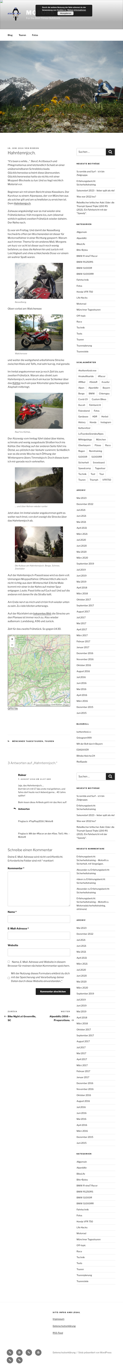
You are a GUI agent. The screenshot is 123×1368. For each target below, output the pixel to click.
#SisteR (93, 382)
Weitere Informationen (76, 10)
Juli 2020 (81, 539)
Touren (22, 35)
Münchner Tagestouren (27, 741)
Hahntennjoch (22, 203)
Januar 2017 (83, 647)
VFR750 (106, 479)
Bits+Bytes (82, 250)
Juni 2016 (81, 683)
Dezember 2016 (85, 653)
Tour (101, 474)
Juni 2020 (82, 545)
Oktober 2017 (84, 599)
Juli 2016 (81, 677)
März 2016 (82, 701)
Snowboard (99, 462)
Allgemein (82, 232)
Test (93, 474)
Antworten (24, 809)
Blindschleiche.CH (86, 755)
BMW (92, 393)
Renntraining (95, 451)
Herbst (104, 416)
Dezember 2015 (85, 707)
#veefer (106, 382)
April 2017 (82, 629)
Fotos (35, 35)
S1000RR (96, 456)
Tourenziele (82, 351)
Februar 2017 (83, 641)
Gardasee (83, 416)
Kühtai (16, 383)
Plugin (66, 704)
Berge (81, 393)
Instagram (106, 422)
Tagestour (100, 468)
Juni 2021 (81, 515)
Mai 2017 (81, 623)
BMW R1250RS (85, 262)
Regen (81, 451)
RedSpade (82, 761)
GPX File (13, 708)
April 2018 (82, 587)
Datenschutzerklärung (64, 1326)
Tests (79, 333)
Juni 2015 (81, 713)
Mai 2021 (81, 522)
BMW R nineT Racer (87, 256)
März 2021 (82, 534)
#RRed (81, 382)
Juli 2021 (81, 510)
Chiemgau (104, 393)
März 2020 (82, 557)
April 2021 (82, 527)
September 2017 (85, 605)
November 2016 (85, 659)
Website (13, 945)
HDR (94, 416)
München (101, 439)
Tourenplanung (84, 345)
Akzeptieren (65, 13)
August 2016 (83, 671)
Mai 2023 (81, 498)
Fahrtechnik (83, 279)
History (82, 422)
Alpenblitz (82, 238)
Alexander (82, 869)
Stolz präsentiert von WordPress (94, 1352)
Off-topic (81, 315)
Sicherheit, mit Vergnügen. (90, 863)
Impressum (58, 1319)
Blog (10, 35)
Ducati (81, 405)
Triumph (94, 479)
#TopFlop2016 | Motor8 (41, 821)
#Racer (101, 376)
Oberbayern (84, 445)
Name (12, 911)
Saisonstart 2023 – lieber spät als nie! (96, 190)
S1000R (82, 456)
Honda (93, 422)
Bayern (106, 387)
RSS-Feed (58, 1332)
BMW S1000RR (85, 273)
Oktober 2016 (84, 665)
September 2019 (85, 563)
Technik (81, 327)
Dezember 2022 (85, 504)
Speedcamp (84, 468)
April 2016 (82, 695)
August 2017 (83, 611)
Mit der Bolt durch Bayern (90, 743)
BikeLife (81, 244)
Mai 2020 (82, 551)
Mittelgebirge (85, 439)
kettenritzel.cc (84, 731)
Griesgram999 (84, 737)
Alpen (81, 387)
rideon (34, 148)
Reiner (22, 775)
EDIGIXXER (83, 749)
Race (79, 321)
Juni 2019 (81, 575)
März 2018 (82, 593)
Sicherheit (83, 462)
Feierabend (84, 410)
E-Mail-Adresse (18, 928)
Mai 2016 (81, 689)
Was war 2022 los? (86, 196)
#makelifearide (86, 376)
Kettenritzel (84, 428)
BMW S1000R (84, 268)
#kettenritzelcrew (87, 370)
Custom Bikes (99, 399)
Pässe (98, 445)
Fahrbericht (95, 405)
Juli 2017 (81, 617)
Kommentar (16, 868)
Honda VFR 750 (85, 291)
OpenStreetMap (43, 704)
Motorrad (81, 303)
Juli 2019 (81, 569)
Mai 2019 (81, 581)
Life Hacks (82, 297)
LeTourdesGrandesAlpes (90, 433)
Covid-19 (83, 399)
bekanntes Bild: (42, 613)
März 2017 (82, 635)
